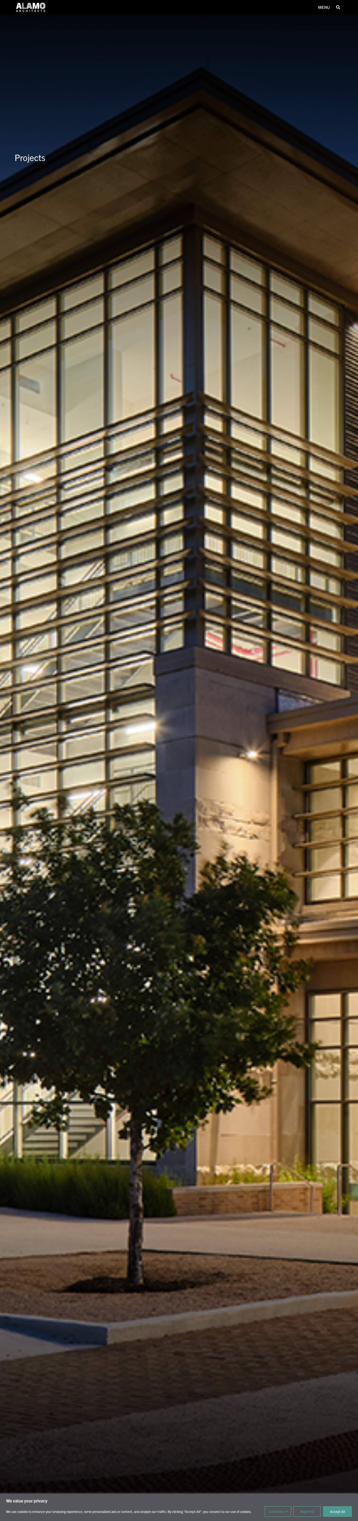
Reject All (307, 1511)
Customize (276, 1511)
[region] (179, 1507)
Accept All (337, 1511)
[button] (324, 7)
